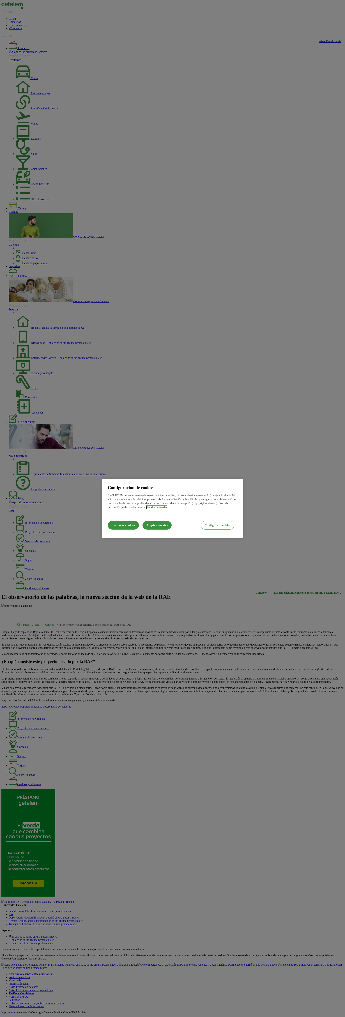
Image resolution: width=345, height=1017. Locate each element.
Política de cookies (157, 507)
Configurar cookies (218, 525)
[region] (172, 508)
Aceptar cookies (157, 525)
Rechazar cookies (123, 525)
